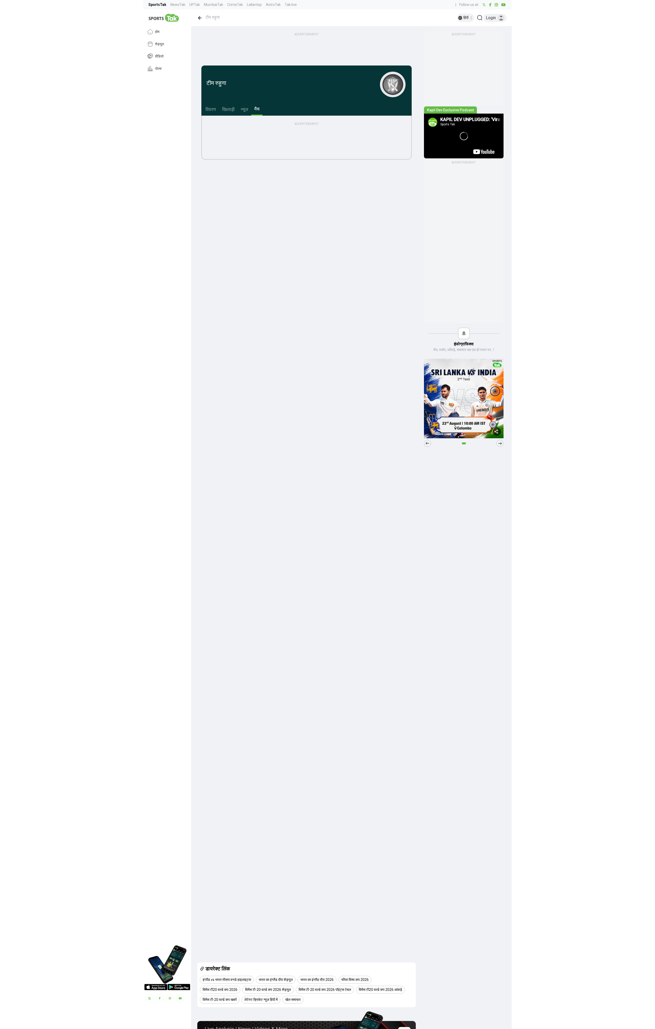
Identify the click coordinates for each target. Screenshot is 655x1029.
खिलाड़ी (228, 109)
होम (157, 32)
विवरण (210, 109)
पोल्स (158, 69)
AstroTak (273, 5)
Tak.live (291, 5)
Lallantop (254, 5)
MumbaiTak (213, 5)
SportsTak (157, 5)
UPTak (194, 5)
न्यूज (244, 109)
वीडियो (159, 56)
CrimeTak (235, 5)
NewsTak (177, 5)
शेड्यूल (159, 44)
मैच (256, 109)
